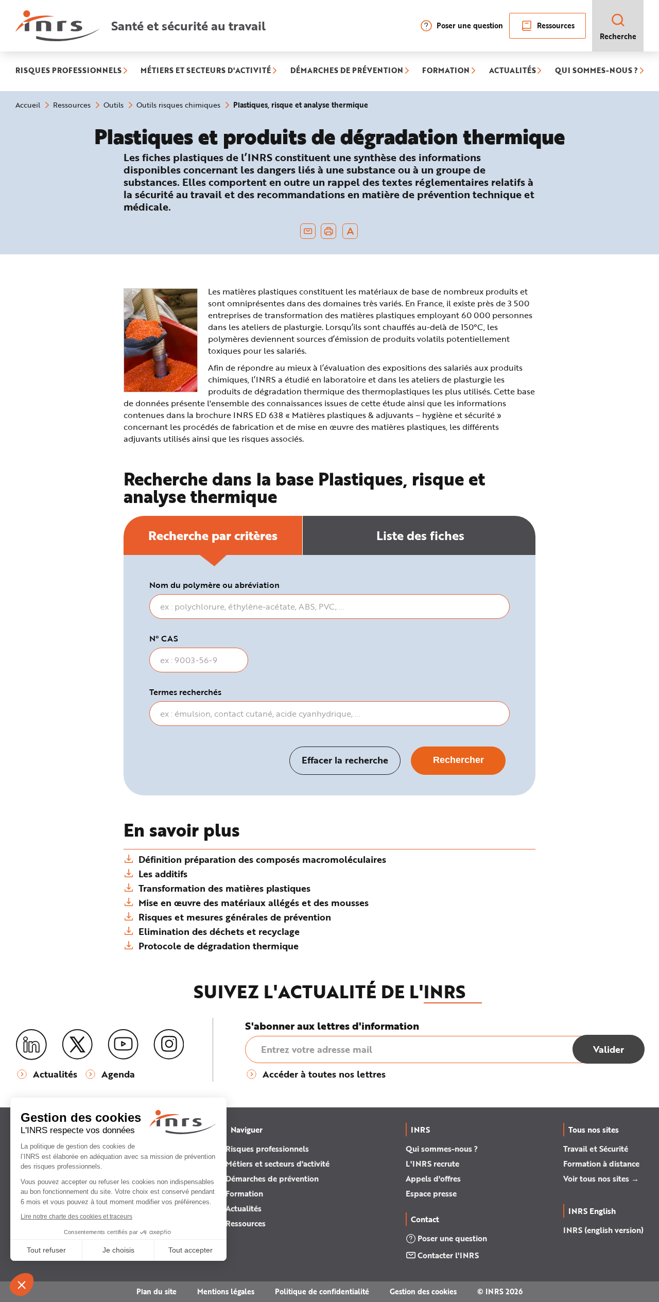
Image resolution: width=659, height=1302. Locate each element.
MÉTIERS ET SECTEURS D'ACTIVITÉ (206, 71)
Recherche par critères (213, 535)
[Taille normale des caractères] (350, 231)
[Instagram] (168, 1045)
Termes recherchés (185, 692)
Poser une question (470, 25)
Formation (244, 1193)
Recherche (618, 36)
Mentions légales (225, 1291)
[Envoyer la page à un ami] (308, 231)
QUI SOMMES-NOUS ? (596, 71)
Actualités (244, 1208)
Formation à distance (601, 1163)
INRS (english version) (603, 1230)
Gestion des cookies (423, 1291)
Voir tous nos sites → (601, 1178)
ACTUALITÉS (512, 71)
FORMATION (446, 71)
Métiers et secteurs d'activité (278, 1163)
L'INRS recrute (432, 1163)
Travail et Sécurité (595, 1148)
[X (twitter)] (77, 1045)
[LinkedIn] (31, 1045)
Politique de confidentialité (322, 1291)
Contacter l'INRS (448, 1255)
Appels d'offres (433, 1178)
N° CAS (163, 638)
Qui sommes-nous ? (442, 1148)
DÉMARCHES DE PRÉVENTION (346, 71)
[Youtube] (123, 1045)
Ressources (556, 25)
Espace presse (431, 1193)
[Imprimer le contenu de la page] (328, 231)
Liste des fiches (420, 535)
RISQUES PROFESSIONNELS (68, 71)
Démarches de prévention (272, 1178)
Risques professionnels (267, 1148)
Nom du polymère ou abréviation (214, 585)
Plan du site (156, 1291)
